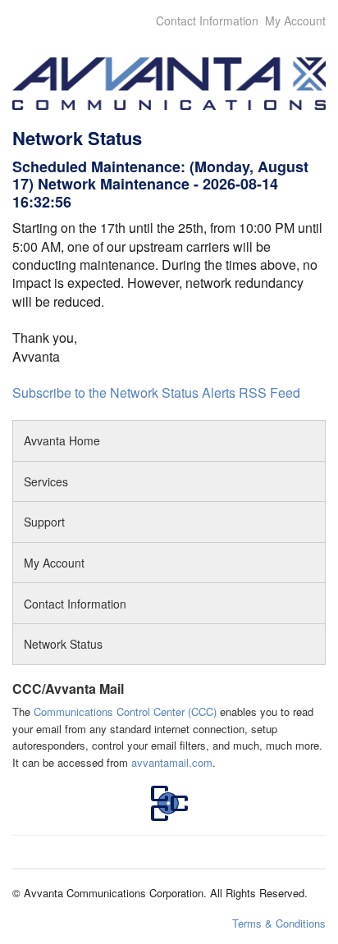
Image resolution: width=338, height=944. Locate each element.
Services (46, 481)
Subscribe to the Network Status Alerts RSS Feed (156, 392)
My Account (295, 20)
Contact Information (207, 20)
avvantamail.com (171, 762)
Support (46, 521)
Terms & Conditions (279, 923)
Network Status (63, 644)
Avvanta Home (62, 440)
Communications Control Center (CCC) (125, 711)
